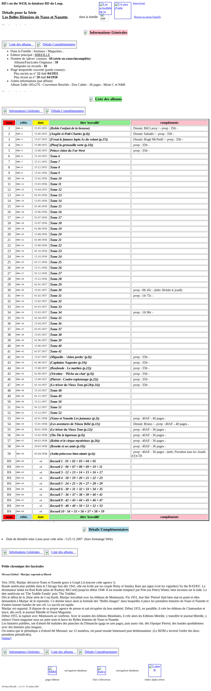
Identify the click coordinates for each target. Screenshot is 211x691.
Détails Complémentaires (59, 44)
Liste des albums (21, 44)
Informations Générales (26, 111)
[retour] (6, 638)
